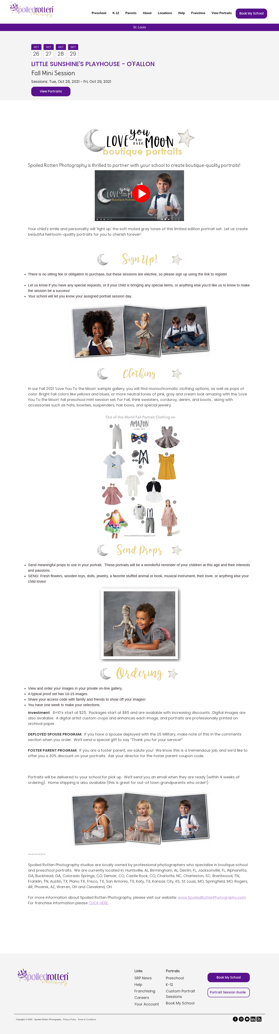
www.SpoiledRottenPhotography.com (212, 897)
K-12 (116, 13)
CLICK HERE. (99, 902)
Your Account (146, 1004)
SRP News (143, 978)
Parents (130, 13)
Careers (141, 997)
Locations (165, 13)
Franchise (198, 13)
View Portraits (222, 13)
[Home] (31, 10)
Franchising (144, 991)
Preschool (99, 13)
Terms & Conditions (87, 1019)
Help (181, 13)
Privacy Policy (69, 1019)
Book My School (251, 13)
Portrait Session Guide (228, 992)
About (147, 13)
